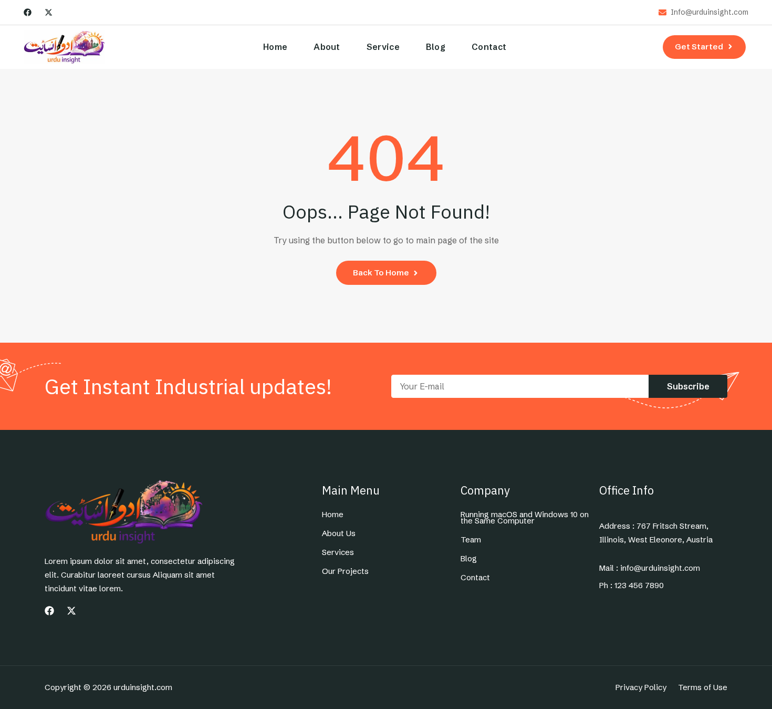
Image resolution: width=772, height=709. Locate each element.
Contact (489, 47)
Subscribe (688, 386)
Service (383, 47)
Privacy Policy (640, 687)
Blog (435, 47)
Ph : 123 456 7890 (631, 585)
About (327, 47)
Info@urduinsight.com (709, 12)
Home (275, 47)
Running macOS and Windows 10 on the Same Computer (525, 517)
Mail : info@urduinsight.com (649, 568)
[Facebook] (28, 12)
